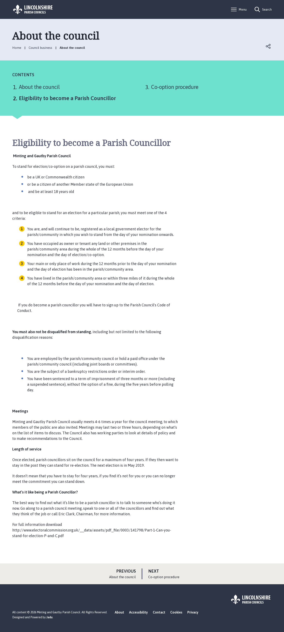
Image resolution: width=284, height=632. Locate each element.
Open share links (268, 46)
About (119, 612)
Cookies (176, 612)
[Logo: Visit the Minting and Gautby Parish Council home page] (33, 9)
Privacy (192, 612)
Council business (40, 47)
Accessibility (138, 612)
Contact (159, 612)
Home (16, 47)
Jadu (49, 617)
